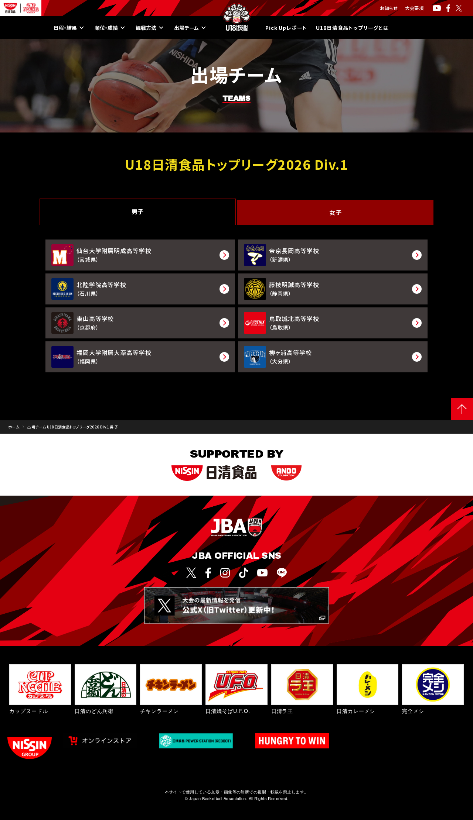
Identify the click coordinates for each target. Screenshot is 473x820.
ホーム (13, 427)
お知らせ (389, 8)
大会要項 (414, 8)
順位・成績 (106, 27)
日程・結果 (65, 27)
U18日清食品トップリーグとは (352, 27)
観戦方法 (146, 27)
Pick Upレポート (286, 27)
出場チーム (186, 27)
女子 (335, 212)
